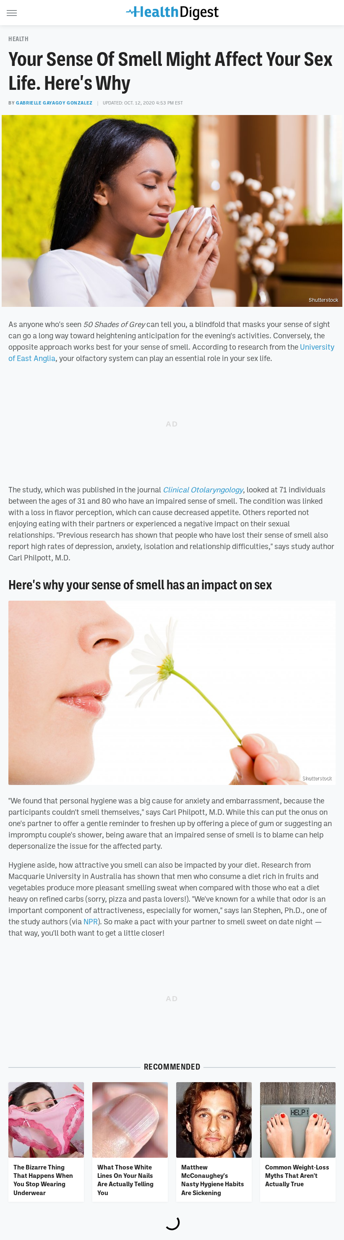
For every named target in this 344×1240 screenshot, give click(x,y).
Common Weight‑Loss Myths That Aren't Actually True (297, 1175)
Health (18, 39)
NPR (90, 921)
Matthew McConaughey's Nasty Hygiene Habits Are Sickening (212, 1180)
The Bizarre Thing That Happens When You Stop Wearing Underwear (43, 1180)
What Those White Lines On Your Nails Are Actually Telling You (125, 1180)
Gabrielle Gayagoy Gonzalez (54, 103)
